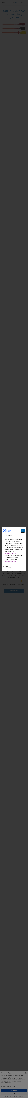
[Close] (23, 531)
